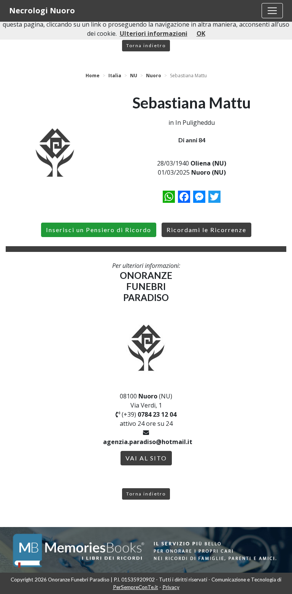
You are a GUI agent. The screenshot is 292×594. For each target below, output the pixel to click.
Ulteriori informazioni (153, 33)
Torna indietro (146, 45)
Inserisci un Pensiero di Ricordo (98, 229)
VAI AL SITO (146, 458)
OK (201, 33)
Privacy (170, 587)
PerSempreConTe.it (135, 587)
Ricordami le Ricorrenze (206, 229)
